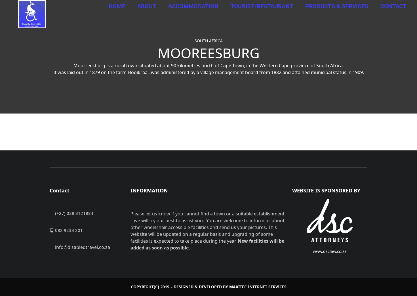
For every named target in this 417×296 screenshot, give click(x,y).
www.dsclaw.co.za (330, 251)
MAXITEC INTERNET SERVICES (258, 286)
